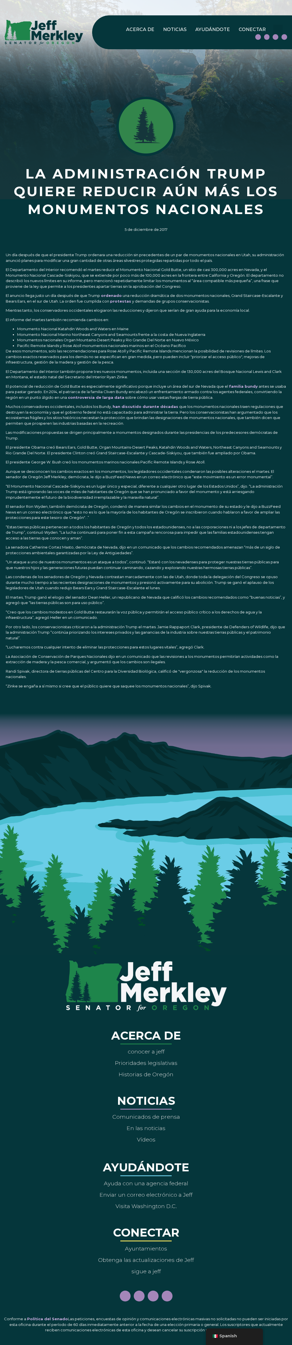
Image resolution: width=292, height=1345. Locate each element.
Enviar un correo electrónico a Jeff (146, 1195)
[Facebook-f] (258, 37)
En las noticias (146, 1128)
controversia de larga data (96, 397)
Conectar (252, 29)
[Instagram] (267, 37)
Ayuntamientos (146, 1248)
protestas (120, 301)
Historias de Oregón (146, 1074)
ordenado (111, 295)
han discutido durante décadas (145, 406)
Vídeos (146, 1139)
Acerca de (140, 29)
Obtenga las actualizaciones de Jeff (146, 1260)
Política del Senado (47, 1319)
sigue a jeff (146, 1271)
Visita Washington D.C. (146, 1206)
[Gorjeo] (284, 37)
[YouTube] (275, 37)
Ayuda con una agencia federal (146, 1183)
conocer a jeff (146, 1051)
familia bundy (243, 386)
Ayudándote (212, 29)
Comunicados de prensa (146, 1117)
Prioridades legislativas (146, 1063)
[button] (278, 29)
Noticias (174, 29)
